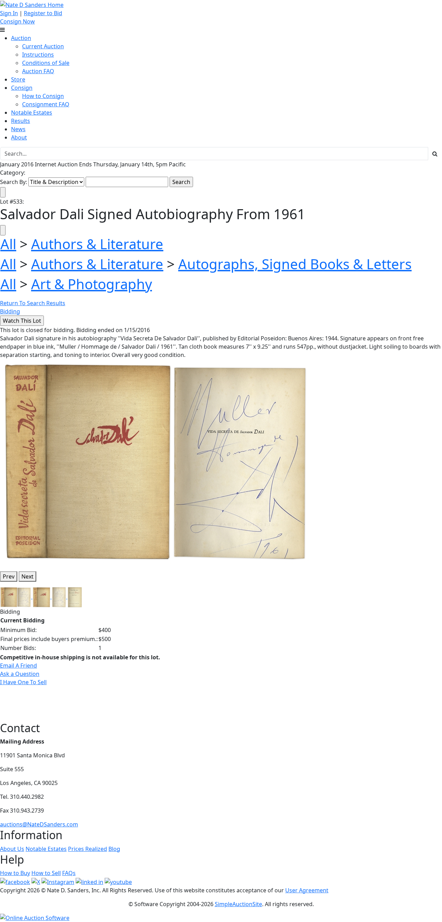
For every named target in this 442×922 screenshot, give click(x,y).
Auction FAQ (38, 71)
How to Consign (43, 96)
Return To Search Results (32, 303)
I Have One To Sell (23, 682)
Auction (21, 38)
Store (18, 79)
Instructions (38, 54)
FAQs (69, 873)
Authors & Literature (97, 243)
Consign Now (17, 21)
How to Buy (15, 873)
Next (27, 576)
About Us (12, 849)
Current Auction (43, 46)
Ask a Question (19, 674)
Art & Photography (91, 283)
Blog (114, 849)
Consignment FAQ (45, 104)
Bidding (10, 311)
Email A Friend (18, 665)
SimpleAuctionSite (238, 904)
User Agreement (306, 890)
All (8, 243)
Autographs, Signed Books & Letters (295, 263)
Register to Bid (43, 13)
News (18, 129)
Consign (21, 87)
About (19, 137)
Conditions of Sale (45, 63)
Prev (9, 576)
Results (20, 121)
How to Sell (46, 873)
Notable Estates (31, 112)
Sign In (9, 13)
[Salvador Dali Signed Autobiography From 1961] (156, 462)
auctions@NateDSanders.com (39, 824)
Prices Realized (87, 849)
